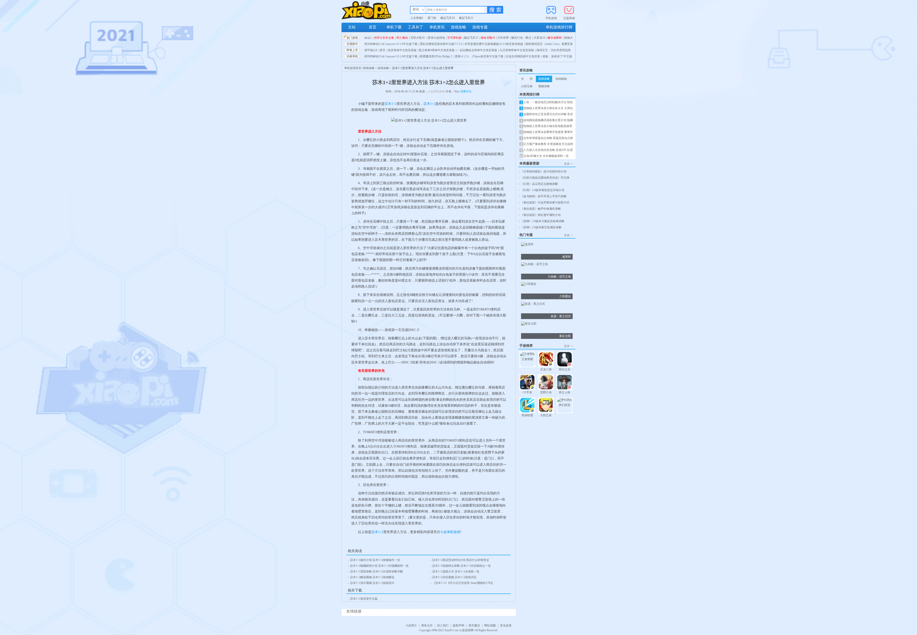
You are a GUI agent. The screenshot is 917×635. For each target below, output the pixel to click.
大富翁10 (539, 37)
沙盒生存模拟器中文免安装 (523, 56)
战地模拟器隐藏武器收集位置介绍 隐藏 (548, 120)
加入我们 (442, 625)
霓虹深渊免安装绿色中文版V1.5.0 (441, 44)
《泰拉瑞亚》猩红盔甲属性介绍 (541, 215)
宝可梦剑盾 (454, 37)
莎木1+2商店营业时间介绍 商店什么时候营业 (460, 560)
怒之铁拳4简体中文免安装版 (437, 50)
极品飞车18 (447, 18)
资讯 (415, 9)
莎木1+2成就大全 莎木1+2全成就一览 (455, 571)
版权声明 (458, 625)
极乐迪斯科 (555, 37)
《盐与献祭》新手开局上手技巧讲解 (543, 196)
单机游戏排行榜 (559, 27)
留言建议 (474, 625)
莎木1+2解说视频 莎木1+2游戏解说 (372, 577)
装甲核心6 (370, 50)
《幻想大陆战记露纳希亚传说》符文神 (545, 177)
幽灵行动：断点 (521, 37)
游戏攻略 (458, 27)
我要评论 (466, 91)
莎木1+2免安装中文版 (364, 598)
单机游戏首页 (352, 68)
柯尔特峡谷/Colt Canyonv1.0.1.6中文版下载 (390, 44)
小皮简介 (411, 625)
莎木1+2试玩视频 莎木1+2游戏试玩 (454, 577)
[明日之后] (564, 360)
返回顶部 (579, 622)
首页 (372, 27)
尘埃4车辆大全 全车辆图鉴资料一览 (546, 156)
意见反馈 (506, 625)
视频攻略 (544, 86)
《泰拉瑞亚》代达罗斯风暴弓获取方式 (545, 202)
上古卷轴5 (416, 18)
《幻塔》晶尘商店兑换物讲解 (539, 184)
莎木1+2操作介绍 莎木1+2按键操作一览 (375, 560)
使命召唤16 (488, 37)
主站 (352, 27)
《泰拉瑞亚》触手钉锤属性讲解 (541, 208)
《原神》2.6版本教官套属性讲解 (541, 227)
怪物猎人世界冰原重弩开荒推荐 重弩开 (548, 132)
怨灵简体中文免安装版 (402, 50)
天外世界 (503, 37)
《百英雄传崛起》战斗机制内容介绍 (543, 171)
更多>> (568, 163)
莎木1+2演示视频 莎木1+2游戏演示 (372, 583)
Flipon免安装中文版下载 (488, 56)
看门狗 (431, 18)
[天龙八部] (546, 360)
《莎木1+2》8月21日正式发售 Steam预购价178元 (462, 583)
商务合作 (427, 625)
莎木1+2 (391, 104)
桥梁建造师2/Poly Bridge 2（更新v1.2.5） (445, 56)
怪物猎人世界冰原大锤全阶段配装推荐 (547, 126)
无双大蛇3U (417, 37)
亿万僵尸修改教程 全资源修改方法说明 (548, 144)
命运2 (368, 37)
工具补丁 (415, 27)
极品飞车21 (466, 18)
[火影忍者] (546, 405)
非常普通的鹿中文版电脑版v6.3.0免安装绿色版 (493, 44)
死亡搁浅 (402, 37)
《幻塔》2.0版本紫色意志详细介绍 (542, 190)
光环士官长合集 (384, 37)
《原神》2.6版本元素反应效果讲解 (542, 221)
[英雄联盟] (527, 405)
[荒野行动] (546, 382)
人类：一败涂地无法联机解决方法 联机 (548, 102)
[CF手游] (527, 382)
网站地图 (490, 625)
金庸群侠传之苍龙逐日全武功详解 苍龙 (548, 114)
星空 (382, 50)
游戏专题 (480, 27)
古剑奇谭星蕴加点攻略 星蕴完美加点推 (548, 138)
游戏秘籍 (561, 78)
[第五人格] (564, 382)
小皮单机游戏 (436, 91)
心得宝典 (527, 86)
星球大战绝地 (436, 37)
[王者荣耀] (527, 354)
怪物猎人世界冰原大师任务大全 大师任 (548, 108)
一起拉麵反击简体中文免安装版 (477, 50)
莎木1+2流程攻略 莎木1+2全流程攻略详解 (376, 571)
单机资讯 (437, 27)
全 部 (527, 78)
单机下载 (394, 27)
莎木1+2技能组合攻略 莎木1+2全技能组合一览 (461, 565)
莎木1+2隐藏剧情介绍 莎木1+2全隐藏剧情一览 (379, 565)
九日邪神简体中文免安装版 (517, 50)
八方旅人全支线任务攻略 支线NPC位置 (548, 150)
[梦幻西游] (564, 400)
